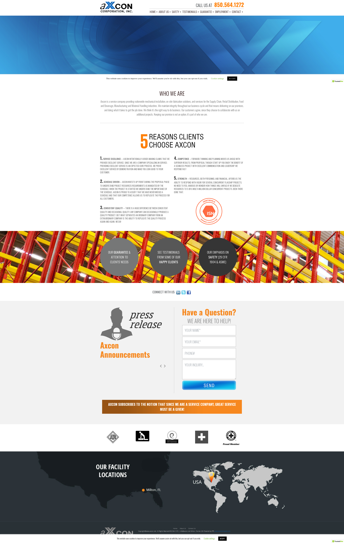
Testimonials (189, 12)
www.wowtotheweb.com (222, 531)
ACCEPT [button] (222, 538)
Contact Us (192, 528)
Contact (236, 12)
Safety (175, 12)
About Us (164, 12)
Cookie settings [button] (209, 538)
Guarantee (206, 12)
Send (209, 386)
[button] (165, 365)
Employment (222, 12)
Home (153, 12)
